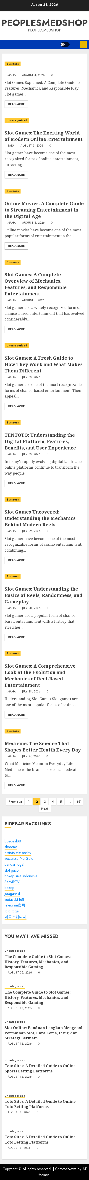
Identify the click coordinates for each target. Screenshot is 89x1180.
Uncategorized (16, 120)
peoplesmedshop (44, 22)
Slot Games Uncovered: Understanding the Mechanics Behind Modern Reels (40, 518)
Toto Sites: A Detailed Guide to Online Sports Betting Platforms (40, 1068)
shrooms (11, 846)
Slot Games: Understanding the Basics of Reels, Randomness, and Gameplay (43, 595)
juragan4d (12, 893)
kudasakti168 (14, 899)
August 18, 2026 (20, 1008)
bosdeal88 (13, 841)
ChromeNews (65, 1169)
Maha (12, 75)
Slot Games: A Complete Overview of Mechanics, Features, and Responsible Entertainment (36, 284)
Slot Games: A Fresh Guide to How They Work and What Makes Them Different (44, 364)
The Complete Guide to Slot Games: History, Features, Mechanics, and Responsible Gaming (38, 961)
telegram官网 (15, 905)
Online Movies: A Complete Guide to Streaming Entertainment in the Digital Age (44, 209)
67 (78, 801)
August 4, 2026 (33, 75)
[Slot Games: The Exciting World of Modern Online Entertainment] (44, 120)
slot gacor (12, 870)
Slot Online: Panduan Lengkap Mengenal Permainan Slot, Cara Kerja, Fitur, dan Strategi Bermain (43, 1033)
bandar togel (14, 864)
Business (12, 64)
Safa (11, 146)
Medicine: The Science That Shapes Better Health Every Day (43, 746)
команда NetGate (19, 858)
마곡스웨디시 (15, 916)
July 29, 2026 (31, 531)
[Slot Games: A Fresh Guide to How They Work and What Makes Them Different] (44, 345)
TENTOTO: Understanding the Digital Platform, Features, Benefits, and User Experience (40, 441)
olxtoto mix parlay (18, 852)
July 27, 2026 (31, 756)
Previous (15, 801)
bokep (9, 887)
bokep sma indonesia (21, 876)
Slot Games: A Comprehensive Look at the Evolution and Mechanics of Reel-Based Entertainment (40, 675)
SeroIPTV (12, 882)
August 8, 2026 (19, 1112)
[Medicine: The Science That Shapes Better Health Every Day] (44, 731)
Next (44, 808)
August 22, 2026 (20, 973)
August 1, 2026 (33, 300)
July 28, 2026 (31, 608)
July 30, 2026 (31, 377)
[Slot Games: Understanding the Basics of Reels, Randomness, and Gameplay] (44, 576)
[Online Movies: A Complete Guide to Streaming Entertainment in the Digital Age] (44, 191)
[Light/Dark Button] (65, 44)
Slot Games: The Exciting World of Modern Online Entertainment (44, 136)
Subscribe (83, 44)
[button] (75, 44)
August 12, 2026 (20, 1044)
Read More (16, 104)
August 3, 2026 (32, 146)
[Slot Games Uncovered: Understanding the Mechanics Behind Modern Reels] (44, 499)
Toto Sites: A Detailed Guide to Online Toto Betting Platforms (40, 1104)
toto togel (12, 911)
